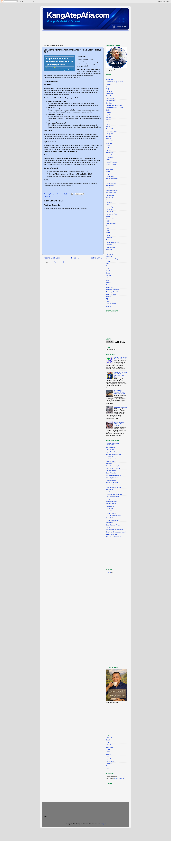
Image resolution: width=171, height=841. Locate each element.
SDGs (108, 270)
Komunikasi (109, 197)
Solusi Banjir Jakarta (120, 407)
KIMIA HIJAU (110, 489)
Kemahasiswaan (111, 183)
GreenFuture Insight (112, 466)
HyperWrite (109, 759)
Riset (107, 263)
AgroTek (108, 84)
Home (108, 77)
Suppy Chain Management (114, 529)
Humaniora (109, 157)
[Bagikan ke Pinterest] (83, 194)
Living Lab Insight (111, 499)
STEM (108, 280)
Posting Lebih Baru (52, 258)
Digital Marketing (111, 452)
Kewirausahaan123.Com (114, 487)
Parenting (109, 237)
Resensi (108, 261)
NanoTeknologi (110, 223)
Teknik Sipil (109, 287)
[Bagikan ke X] (79, 194)
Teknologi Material (112, 292)
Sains (108, 266)
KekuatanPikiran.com (112, 485)
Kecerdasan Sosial (112, 178)
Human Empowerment (113, 155)
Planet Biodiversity (112, 511)
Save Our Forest (111, 518)
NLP (50, 196)
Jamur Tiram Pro (111, 473)
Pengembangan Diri (112, 242)
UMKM (108, 301)
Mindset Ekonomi (111, 501)
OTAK (108, 233)
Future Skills (110, 141)
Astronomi (109, 91)
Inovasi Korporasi (111, 162)
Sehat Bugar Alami (112, 520)
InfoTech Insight (111, 470)
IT (106, 167)
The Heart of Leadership (113, 537)
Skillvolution (109, 522)
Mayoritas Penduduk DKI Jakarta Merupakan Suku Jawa (120, 375)
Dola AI (108, 749)
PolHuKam (109, 254)
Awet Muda (109, 96)
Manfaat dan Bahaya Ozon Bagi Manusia (120, 358)
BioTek (108, 110)
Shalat (108, 273)
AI (106, 86)
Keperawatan (110, 185)
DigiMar (108, 115)
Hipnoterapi (109, 152)
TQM (107, 299)
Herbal (108, 148)
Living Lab (109, 209)
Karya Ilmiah (110, 174)
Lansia (108, 204)
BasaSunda (109, 103)
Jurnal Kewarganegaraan (114, 475)
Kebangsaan (110, 176)
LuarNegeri (109, 211)
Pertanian (109, 249)
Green (108, 145)
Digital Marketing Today (113, 454)
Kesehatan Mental (111, 190)
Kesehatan (109, 188)
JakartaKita (109, 169)
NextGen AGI (110, 506)
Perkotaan (109, 244)
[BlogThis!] (77, 194)
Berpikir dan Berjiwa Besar (114, 105)
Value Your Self (111, 303)
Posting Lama (96, 258)
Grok (107, 756)
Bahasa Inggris (110, 100)
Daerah (108, 112)
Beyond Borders (111, 447)
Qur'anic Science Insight (113, 515)
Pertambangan (110, 247)
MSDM (108, 221)
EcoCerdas (109, 456)
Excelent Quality (111, 461)
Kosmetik (109, 202)
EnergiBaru (109, 133)
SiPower (108, 275)
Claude (108, 740)
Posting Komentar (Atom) (59, 262)
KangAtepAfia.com (112, 478)
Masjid (108, 216)
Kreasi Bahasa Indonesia (114, 494)
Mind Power (110, 219)
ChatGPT (109, 737)
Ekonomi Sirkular (111, 131)
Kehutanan (109, 181)
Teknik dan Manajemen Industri (116, 532)
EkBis (108, 122)
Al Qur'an (109, 89)
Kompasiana (110, 195)
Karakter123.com (111, 480)
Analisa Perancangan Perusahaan (112, 443)
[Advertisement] (78, 37)
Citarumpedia (110, 449)
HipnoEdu (109, 463)
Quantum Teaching (112, 259)
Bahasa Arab (110, 98)
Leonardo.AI (110, 761)
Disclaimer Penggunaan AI (114, 81)
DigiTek (108, 117)
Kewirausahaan (111, 192)
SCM (107, 268)
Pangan (108, 235)
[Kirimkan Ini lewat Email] (76, 194)
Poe (107, 768)
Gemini (108, 754)
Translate (121, 778)
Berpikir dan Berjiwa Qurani (114, 107)
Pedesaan (109, 240)
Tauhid (108, 285)
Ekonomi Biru (110, 129)
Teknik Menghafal (111, 534)
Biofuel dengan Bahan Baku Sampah (119, 423)
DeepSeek (109, 747)
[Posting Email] (72, 194)
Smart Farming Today (113, 525)
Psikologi (109, 256)
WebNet (108, 306)
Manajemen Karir (111, 214)
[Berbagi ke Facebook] (81, 194)
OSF (107, 230)
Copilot (108, 742)
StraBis (108, 282)
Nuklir (108, 228)
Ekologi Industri (111, 459)
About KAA (109, 79)
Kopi (107, 200)
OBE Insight (110, 508)
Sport (107, 278)
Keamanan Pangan (112, 482)
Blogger (103, 824)
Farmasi (108, 138)
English (108, 136)
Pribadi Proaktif (111, 513)
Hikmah (108, 150)
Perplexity (109, 763)
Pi (106, 766)
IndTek (108, 159)
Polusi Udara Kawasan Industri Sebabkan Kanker (119, 392)
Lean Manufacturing (112, 496)
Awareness (109, 93)
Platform (108, 252)
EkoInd (108, 126)
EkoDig (108, 124)
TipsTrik (108, 296)
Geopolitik (109, 143)
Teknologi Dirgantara (112, 289)
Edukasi (108, 119)
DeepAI (108, 744)
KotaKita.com (110, 492)
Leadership (109, 207)
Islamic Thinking (111, 164)
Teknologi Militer (111, 294)
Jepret (108, 171)
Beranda (75, 258)
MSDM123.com (111, 503)
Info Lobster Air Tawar (113, 468)
